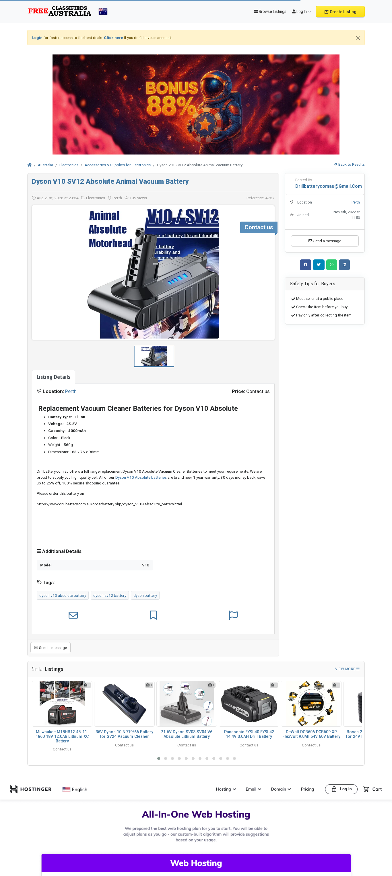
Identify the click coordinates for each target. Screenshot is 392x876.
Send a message (52, 647)
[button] (266, 272)
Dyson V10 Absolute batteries (141, 477)
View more (345, 669)
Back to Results (351, 164)
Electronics (68, 165)
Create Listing (342, 11)
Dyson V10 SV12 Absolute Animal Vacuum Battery (110, 181)
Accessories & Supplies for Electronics (118, 165)
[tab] (53, 377)
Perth (71, 391)
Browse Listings (272, 11)
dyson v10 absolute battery (62, 595)
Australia (45, 165)
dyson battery (145, 595)
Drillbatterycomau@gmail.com (328, 186)
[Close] (357, 38)
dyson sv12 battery (109, 595)
